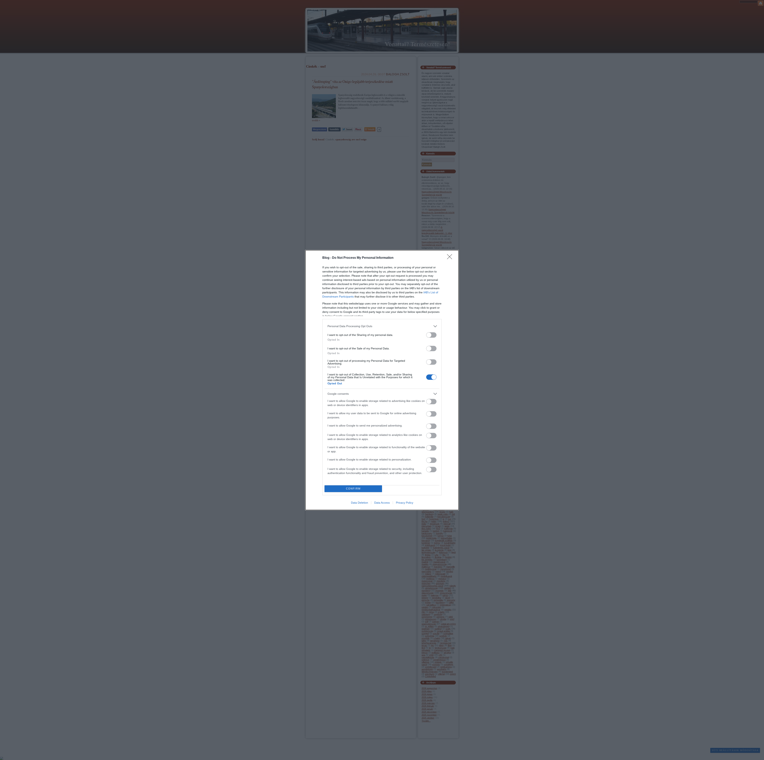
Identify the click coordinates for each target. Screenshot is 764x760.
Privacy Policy (404, 502)
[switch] (431, 335)
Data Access (382, 502)
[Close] (451, 258)
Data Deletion (359, 502)
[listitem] (382, 326)
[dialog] (382, 380)
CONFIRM (353, 488)
